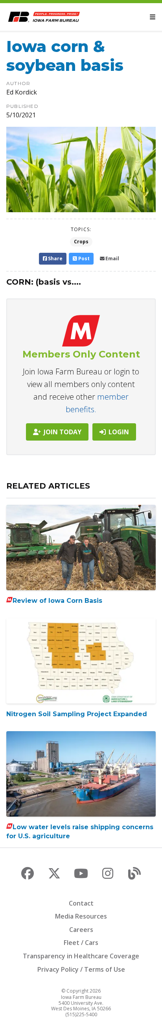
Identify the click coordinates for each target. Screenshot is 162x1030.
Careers (81, 929)
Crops (81, 241)
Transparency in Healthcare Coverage (81, 956)
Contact (81, 903)
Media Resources (81, 916)
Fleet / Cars (81, 942)
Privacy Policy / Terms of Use (81, 969)
